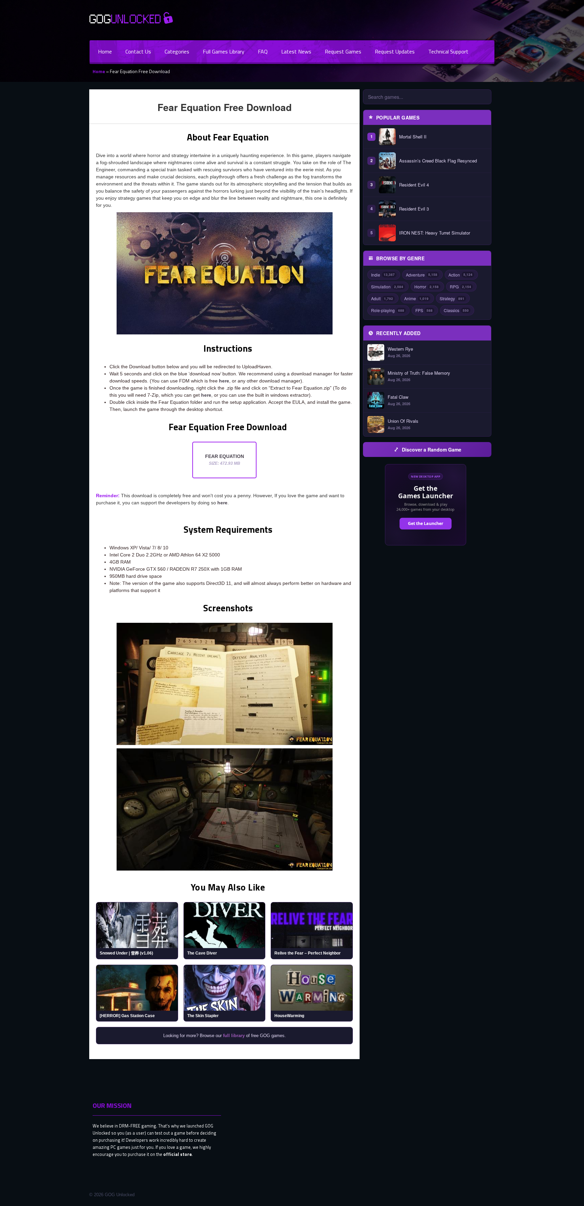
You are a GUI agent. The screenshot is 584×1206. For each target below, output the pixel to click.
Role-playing (387, 310)
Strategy (452, 298)
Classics (456, 310)
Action (460, 275)
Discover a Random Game (431, 449)
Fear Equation (224, 460)
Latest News (296, 51)
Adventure (421, 275)
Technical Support (448, 51)
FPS (424, 310)
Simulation (387, 286)
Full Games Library (223, 51)
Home (105, 51)
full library (234, 1035)
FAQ (263, 51)
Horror (426, 286)
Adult (382, 298)
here (224, 380)
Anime (416, 298)
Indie (383, 275)
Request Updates (395, 51)
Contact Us (138, 51)
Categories (177, 51)
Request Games (343, 51)
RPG (460, 286)
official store (177, 1154)
